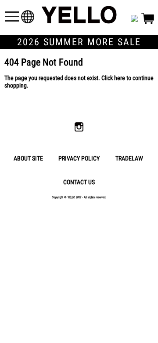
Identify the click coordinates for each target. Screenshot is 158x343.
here (119, 78)
